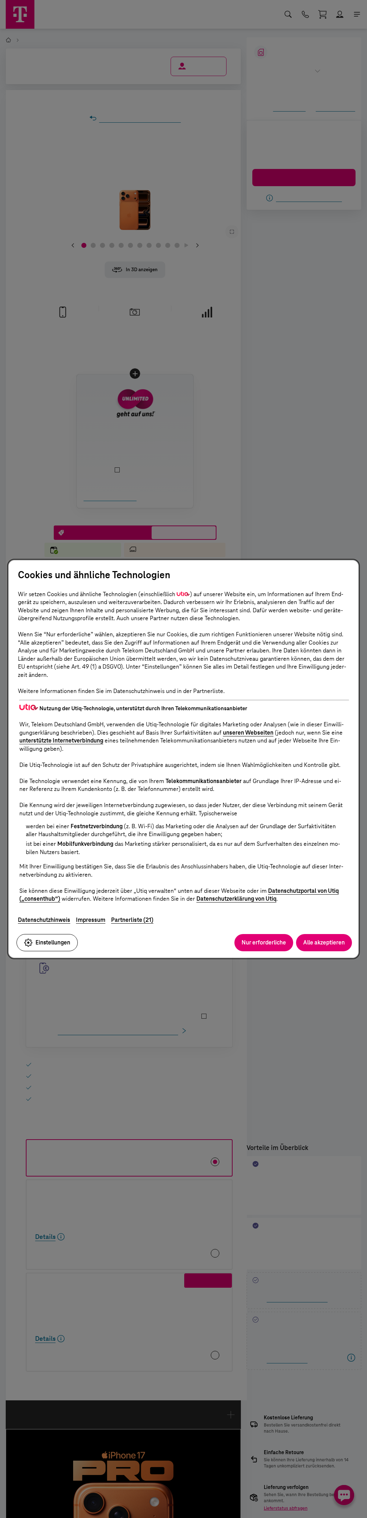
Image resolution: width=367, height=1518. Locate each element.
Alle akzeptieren (324, 942)
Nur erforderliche (264, 942)
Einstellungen (52, 942)
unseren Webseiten (248, 732)
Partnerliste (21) (132, 920)
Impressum (90, 920)
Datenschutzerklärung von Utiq (236, 898)
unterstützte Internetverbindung (61, 740)
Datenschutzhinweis (44, 920)
